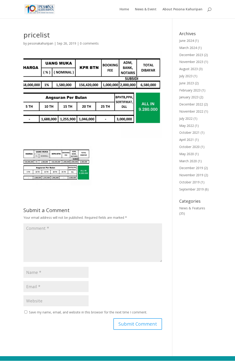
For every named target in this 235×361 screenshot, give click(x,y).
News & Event (146, 9)
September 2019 (191, 189)
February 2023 (190, 90)
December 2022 (191, 104)
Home (124, 9)
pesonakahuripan (40, 43)
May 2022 (186, 125)
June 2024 (186, 40)
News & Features (192, 208)
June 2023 (186, 83)
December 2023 (191, 55)
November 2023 (191, 62)
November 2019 (191, 175)
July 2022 (186, 118)
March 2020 (188, 161)
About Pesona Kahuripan (182, 9)
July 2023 (186, 76)
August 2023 (188, 69)
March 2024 (188, 47)
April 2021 (186, 139)
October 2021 (189, 132)
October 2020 (189, 147)
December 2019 (191, 168)
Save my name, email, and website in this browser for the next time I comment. (88, 312)
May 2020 (186, 154)
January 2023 (189, 97)
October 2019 (189, 182)
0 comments (89, 43)
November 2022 (191, 111)
